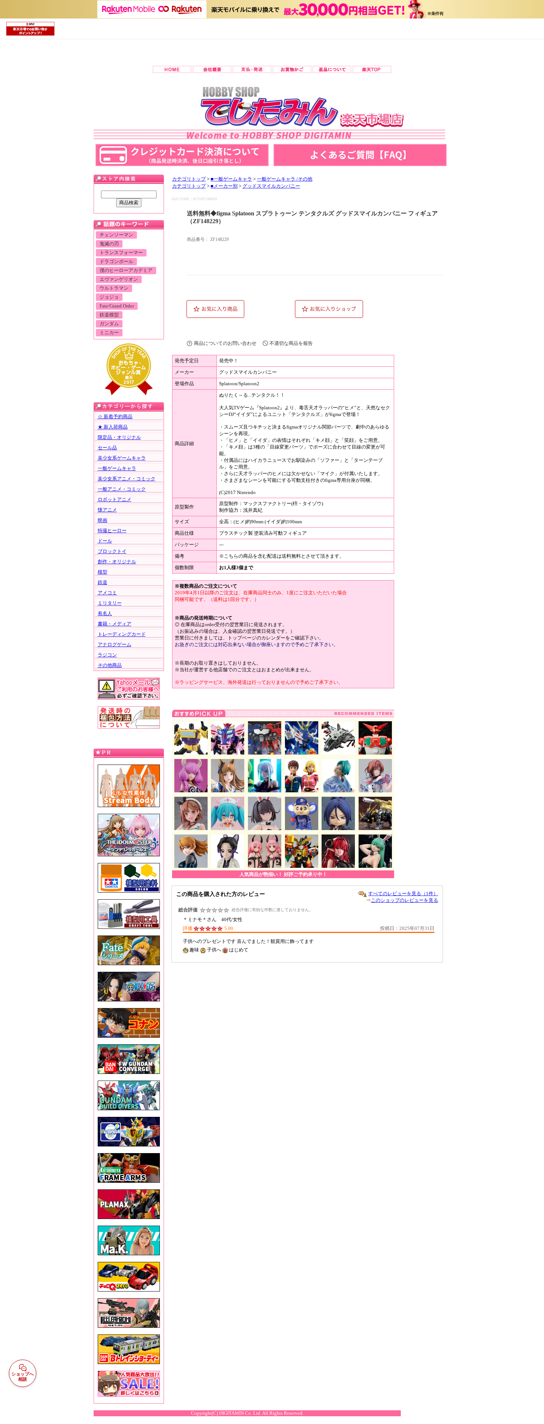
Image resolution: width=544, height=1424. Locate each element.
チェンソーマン (116, 235)
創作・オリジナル (117, 561)
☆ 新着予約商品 (115, 416)
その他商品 (110, 665)
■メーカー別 (224, 186)
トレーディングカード (122, 634)
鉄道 (102, 582)
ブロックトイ (112, 551)
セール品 (107, 447)
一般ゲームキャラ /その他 (284, 179)
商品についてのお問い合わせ (225, 343)
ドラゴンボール (116, 261)
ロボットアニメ (114, 499)
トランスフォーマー (121, 252)
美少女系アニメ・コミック (126, 478)
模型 (102, 572)
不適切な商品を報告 (291, 343)
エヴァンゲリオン (119, 279)
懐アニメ (107, 510)
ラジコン (107, 655)
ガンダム (109, 323)
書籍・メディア (114, 624)
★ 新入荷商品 (113, 427)
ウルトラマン (114, 288)
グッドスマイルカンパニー (271, 186)
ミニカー (109, 332)
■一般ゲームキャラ (231, 179)
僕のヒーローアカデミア (126, 270)
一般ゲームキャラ (117, 468)
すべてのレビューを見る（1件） (403, 893)
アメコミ (107, 592)
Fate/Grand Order (117, 306)
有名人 (105, 613)
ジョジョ (109, 297)
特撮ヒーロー (112, 530)
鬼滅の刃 (109, 243)
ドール (105, 541)
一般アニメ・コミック (122, 489)
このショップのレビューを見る (404, 900)
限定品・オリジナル (119, 437)
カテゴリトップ (189, 179)
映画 (102, 520)
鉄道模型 (109, 315)
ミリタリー (110, 603)
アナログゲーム (114, 644)
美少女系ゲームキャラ (122, 458)
